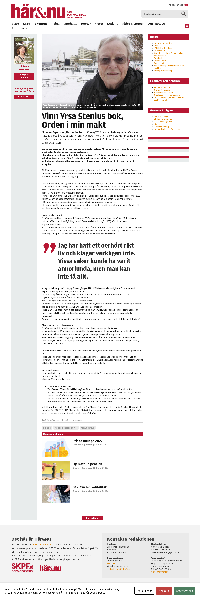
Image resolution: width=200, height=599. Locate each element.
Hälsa (55, 24)
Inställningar (144, 591)
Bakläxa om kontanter (89, 487)
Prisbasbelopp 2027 (87, 440)
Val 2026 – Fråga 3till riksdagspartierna (163, 118)
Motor (99, 24)
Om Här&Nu (156, 24)
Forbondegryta (160, 60)
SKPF (27, 24)
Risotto (157, 45)
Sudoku (112, 24)
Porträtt (80, 132)
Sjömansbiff (159, 63)
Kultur (86, 24)
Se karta (111, 563)
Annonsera (20, 28)
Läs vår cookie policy (93, 592)
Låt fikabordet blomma (164, 48)
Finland (47, 428)
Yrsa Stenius (87, 428)
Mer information (159, 572)
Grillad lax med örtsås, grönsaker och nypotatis (168, 54)
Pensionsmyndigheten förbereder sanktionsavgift (169, 98)
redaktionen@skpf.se (118, 569)
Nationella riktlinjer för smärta (167, 129)
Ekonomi (41, 24)
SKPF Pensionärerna (42, 544)
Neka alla (164, 591)
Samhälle (70, 24)
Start (15, 24)
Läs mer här (24, 97)
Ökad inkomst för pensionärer (167, 95)
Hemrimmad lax (160, 50)
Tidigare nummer (24, 75)
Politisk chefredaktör (66, 428)
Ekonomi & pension (53, 132)
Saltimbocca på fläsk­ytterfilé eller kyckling (169, 66)
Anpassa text (178, 4)
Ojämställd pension (87, 464)
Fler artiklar (92, 518)
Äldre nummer (133, 24)
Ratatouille (159, 58)
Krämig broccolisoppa (163, 70)
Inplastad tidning (161, 126)
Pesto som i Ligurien (163, 43)
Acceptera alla (184, 591)
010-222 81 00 (121, 566)
